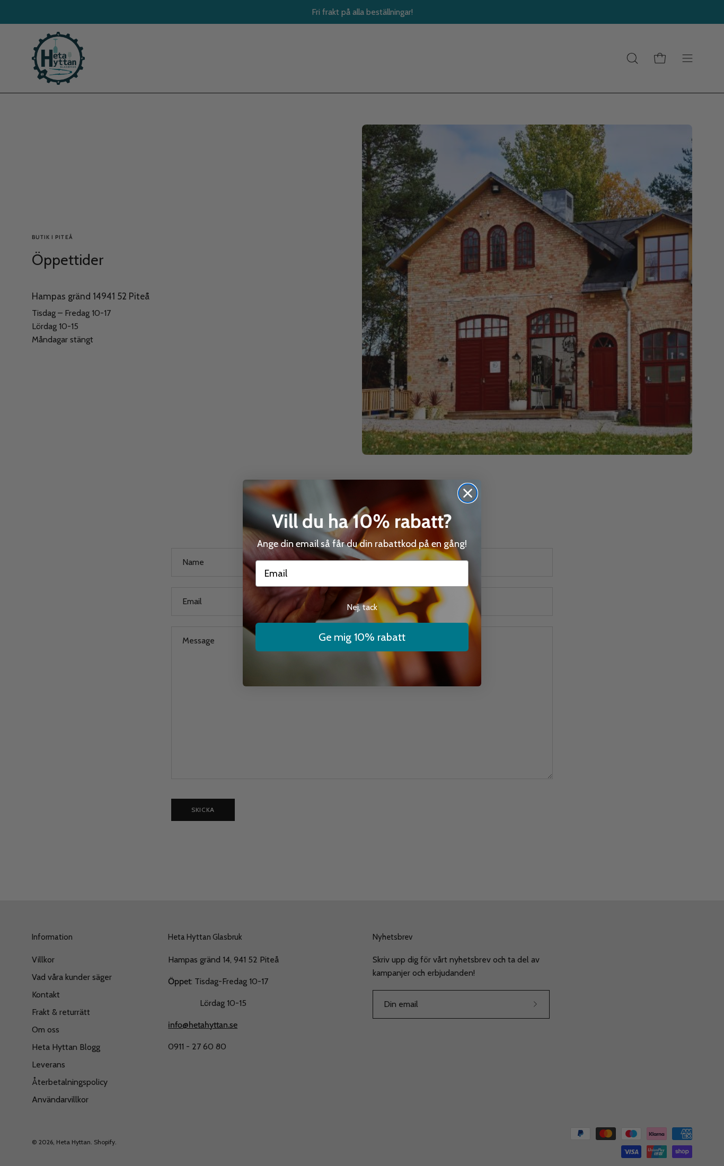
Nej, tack (362, 607)
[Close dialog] (467, 493)
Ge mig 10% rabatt (362, 637)
